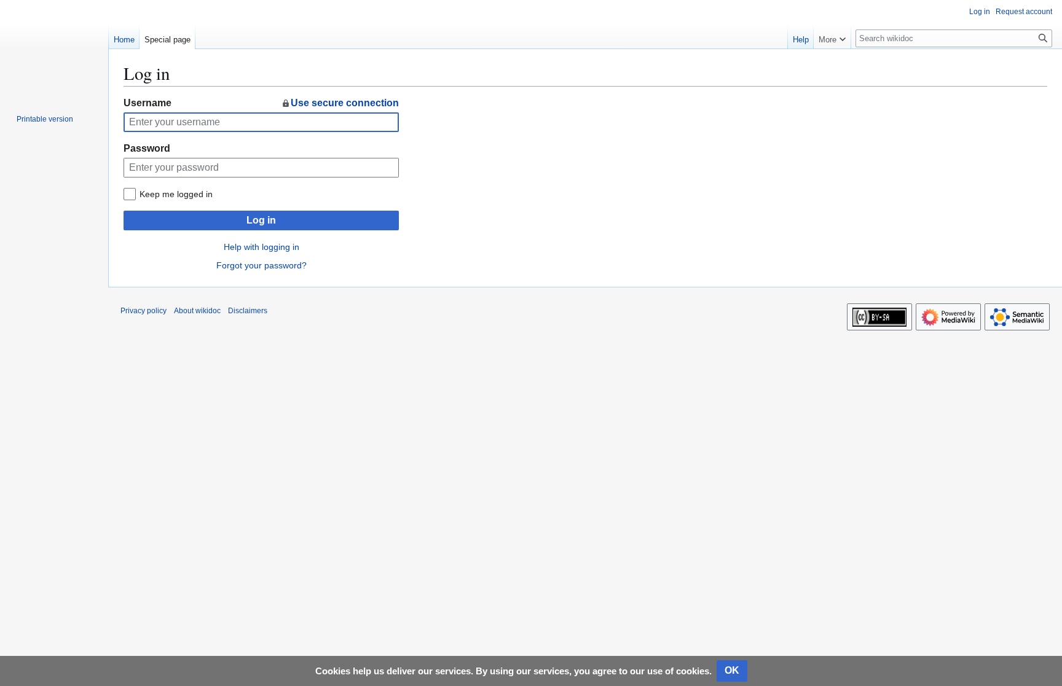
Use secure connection (345, 103)
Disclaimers (247, 310)
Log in (261, 220)
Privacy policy (143, 310)
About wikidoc (197, 310)
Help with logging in (261, 247)
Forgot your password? (261, 265)
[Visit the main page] (54, 49)
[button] (832, 37)
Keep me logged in (176, 194)
